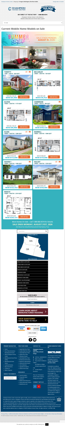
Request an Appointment (23, 280)
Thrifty (7, 72)
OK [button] (47, 424)
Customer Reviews (9, 365)
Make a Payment (8, 370)
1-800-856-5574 (42, 15)
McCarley (38, 72)
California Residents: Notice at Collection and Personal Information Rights (26, 414)
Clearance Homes (21, 272)
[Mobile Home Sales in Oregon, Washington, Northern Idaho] (32, 257)
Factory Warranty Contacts (25, 382)
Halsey (37, 162)
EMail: (36, 359)
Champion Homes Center (7, 1)
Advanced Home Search (23, 283)
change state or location (58, 1)
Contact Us (7, 368)
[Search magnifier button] (46, 231)
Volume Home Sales (22, 290)
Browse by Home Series (23, 277)
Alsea (6, 132)
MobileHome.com (23, 384)
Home (6, 349)
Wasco (7, 192)
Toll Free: (37, 357)
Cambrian (38, 102)
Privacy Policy (4, 414)
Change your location (38, 378)
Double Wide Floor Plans (23, 264)
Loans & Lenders (23, 375)
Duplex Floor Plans (22, 269)
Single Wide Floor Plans (23, 262)
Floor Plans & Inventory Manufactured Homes (10, 351)
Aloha (7, 102)
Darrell (37, 132)
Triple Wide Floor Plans (23, 267)
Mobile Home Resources (24, 380)
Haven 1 (7, 162)
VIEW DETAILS (24, 97)
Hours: (36, 360)
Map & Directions (9, 366)
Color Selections (21, 285)
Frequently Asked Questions (23, 378)
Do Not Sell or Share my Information (53, 414)
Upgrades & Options (22, 288)
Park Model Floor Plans (23, 275)
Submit (32, 302)
